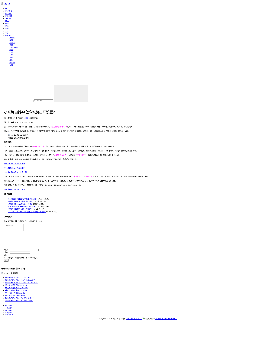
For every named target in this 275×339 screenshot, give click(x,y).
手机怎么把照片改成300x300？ (16, 288)
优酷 (11, 50)
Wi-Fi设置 (8, 11)
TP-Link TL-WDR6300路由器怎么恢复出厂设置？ (27, 212)
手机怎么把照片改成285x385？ (16, 290)
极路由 (12, 43)
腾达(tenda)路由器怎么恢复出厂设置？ (23, 207)
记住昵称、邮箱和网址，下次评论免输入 (22, 258)
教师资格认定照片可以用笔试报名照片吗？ (21, 283)
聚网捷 (12, 63)
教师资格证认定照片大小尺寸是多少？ (19, 298)
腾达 (7, 21)
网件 (11, 57)
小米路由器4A (9, 189)
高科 (11, 65)
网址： (6, 255)
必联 (11, 52)
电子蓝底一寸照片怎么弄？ (15, 293)
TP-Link (8, 18)
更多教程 (8, 36)
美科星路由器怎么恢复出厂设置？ (21, 201)
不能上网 (8, 16)
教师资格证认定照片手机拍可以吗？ (19, 301)
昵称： (7, 250)
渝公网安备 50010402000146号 (166, 319)
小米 (7, 31)
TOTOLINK (13, 47)
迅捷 (7, 23)
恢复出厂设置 (20, 189)
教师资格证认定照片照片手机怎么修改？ (20, 280)
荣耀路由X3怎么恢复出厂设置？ (20, 204)
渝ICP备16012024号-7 (134, 319)
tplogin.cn (8, 313)
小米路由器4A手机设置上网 (14, 168)
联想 (11, 60)
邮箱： (7, 252)
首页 (7, 8)
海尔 (11, 55)
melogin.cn (9, 314)
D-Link (12, 38)
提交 (6, 260)
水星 (7, 26)
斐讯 (11, 45)
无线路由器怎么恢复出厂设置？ (20, 209)
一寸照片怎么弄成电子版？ (15, 295)
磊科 (11, 40)
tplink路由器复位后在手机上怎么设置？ (23, 199)
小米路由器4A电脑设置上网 (14, 164)
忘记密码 (8, 14)
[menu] (2, 2)
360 (6, 33)
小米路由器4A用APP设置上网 (15, 172)
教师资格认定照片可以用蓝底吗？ (18, 277)
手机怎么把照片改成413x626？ (16, 285)
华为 (7, 28)
